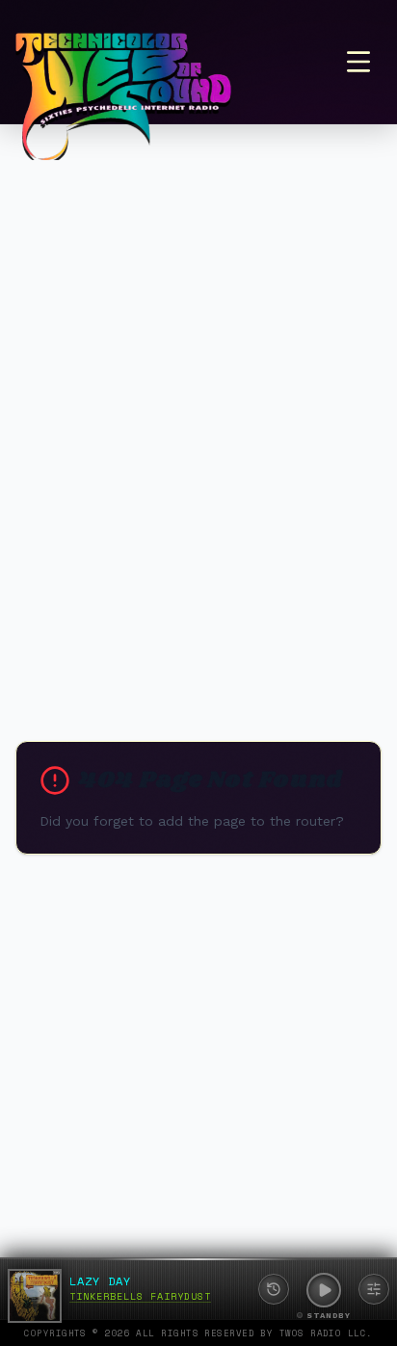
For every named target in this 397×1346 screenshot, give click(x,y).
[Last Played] (273, 1289)
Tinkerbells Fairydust (140, 1296)
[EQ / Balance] (373, 1289)
